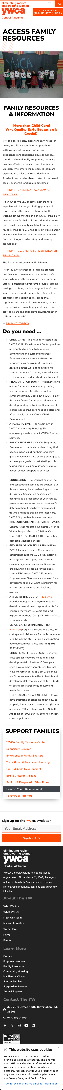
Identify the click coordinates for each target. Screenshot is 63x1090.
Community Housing (15, 971)
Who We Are (11, 906)
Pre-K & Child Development (23, 769)
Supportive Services (18, 749)
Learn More (14, 948)
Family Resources (13, 966)
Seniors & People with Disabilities (27, 782)
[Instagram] (19, 1025)
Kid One (47, 597)
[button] (49, 4)
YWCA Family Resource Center (26, 742)
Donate (7, 956)
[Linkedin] (33, 1025)
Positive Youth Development (24, 789)
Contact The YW (19, 999)
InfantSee (15, 629)
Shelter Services (13, 981)
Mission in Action (13, 923)
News (6, 934)
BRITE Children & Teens (21, 776)
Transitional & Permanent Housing (28, 762)
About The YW (17, 898)
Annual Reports (12, 991)
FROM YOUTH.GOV (17, 323)
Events (7, 940)
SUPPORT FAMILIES (32, 731)
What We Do (11, 912)
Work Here (10, 929)
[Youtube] (26, 1025)
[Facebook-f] (5, 1025)
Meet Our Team (12, 917)
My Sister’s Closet (14, 976)
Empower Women (14, 961)
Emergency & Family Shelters (24, 756)
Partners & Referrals (19, 796)
